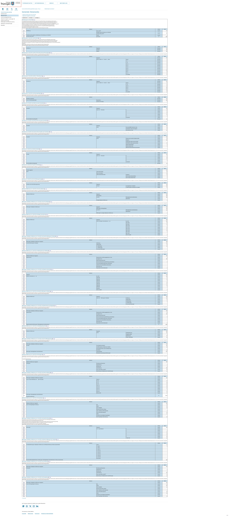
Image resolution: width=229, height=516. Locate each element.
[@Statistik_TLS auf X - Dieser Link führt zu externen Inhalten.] (30, 506)
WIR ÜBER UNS (62, 3)
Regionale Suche (4, 15)
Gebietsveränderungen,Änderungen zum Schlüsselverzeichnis (7, 21)
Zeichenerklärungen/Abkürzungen (31, 8)
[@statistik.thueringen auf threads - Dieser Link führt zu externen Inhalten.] (27, 506)
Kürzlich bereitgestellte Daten (6, 17)
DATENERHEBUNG (39, 3)
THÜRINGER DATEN (26, 3)
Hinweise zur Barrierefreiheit (47, 513)
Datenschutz (30, 513)
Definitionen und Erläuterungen (6, 23)
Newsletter (3, 25)
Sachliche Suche (4, 13)
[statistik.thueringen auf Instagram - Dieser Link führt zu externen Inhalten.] (34, 506)
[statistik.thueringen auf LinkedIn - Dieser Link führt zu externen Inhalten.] (37, 506)
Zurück (23, 8)
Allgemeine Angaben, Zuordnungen (7, 19)
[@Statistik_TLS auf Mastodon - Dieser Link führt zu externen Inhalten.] (23, 506)
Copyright (24, 513)
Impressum (37, 513)
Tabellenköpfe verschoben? (49, 8)
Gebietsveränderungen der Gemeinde (29, 14)
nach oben (24, 498)
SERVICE (50, 3)
